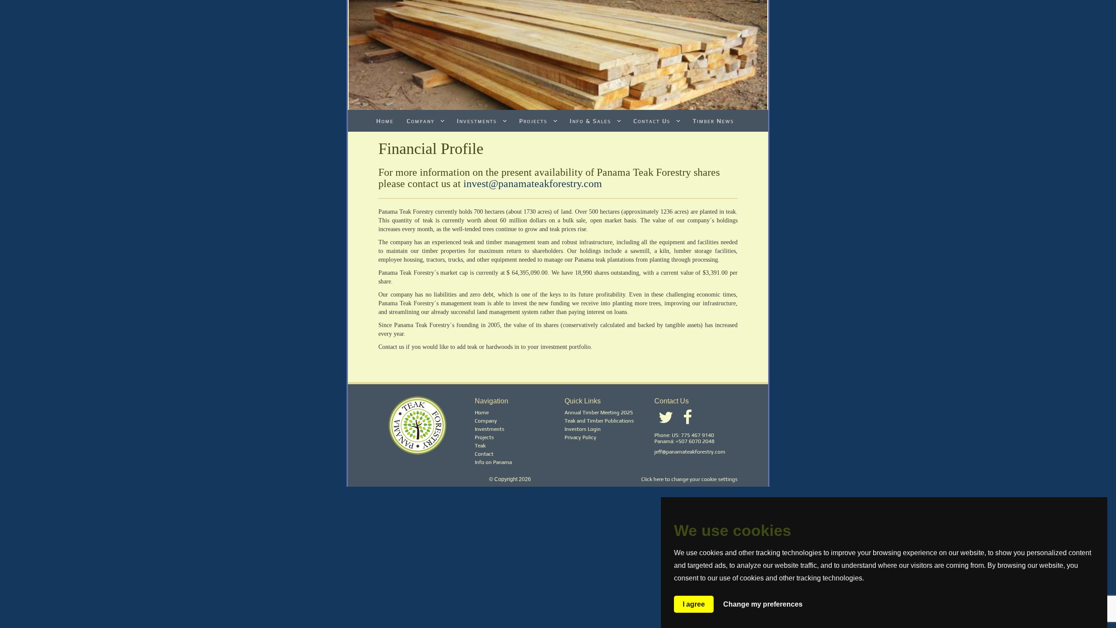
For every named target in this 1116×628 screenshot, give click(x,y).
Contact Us (653, 120)
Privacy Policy (580, 437)
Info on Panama (493, 462)
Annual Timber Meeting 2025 (599, 413)
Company (422, 120)
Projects (534, 120)
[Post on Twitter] (665, 421)
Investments (478, 120)
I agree (694, 604)
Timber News (713, 120)
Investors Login (583, 429)
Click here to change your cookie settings (689, 479)
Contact (484, 454)
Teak (480, 446)
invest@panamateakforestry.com (532, 183)
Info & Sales (591, 120)
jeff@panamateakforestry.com (689, 452)
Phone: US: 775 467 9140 (684, 435)
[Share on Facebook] (688, 421)
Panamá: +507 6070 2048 (684, 441)
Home (385, 120)
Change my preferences (763, 604)
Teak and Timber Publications (599, 421)
